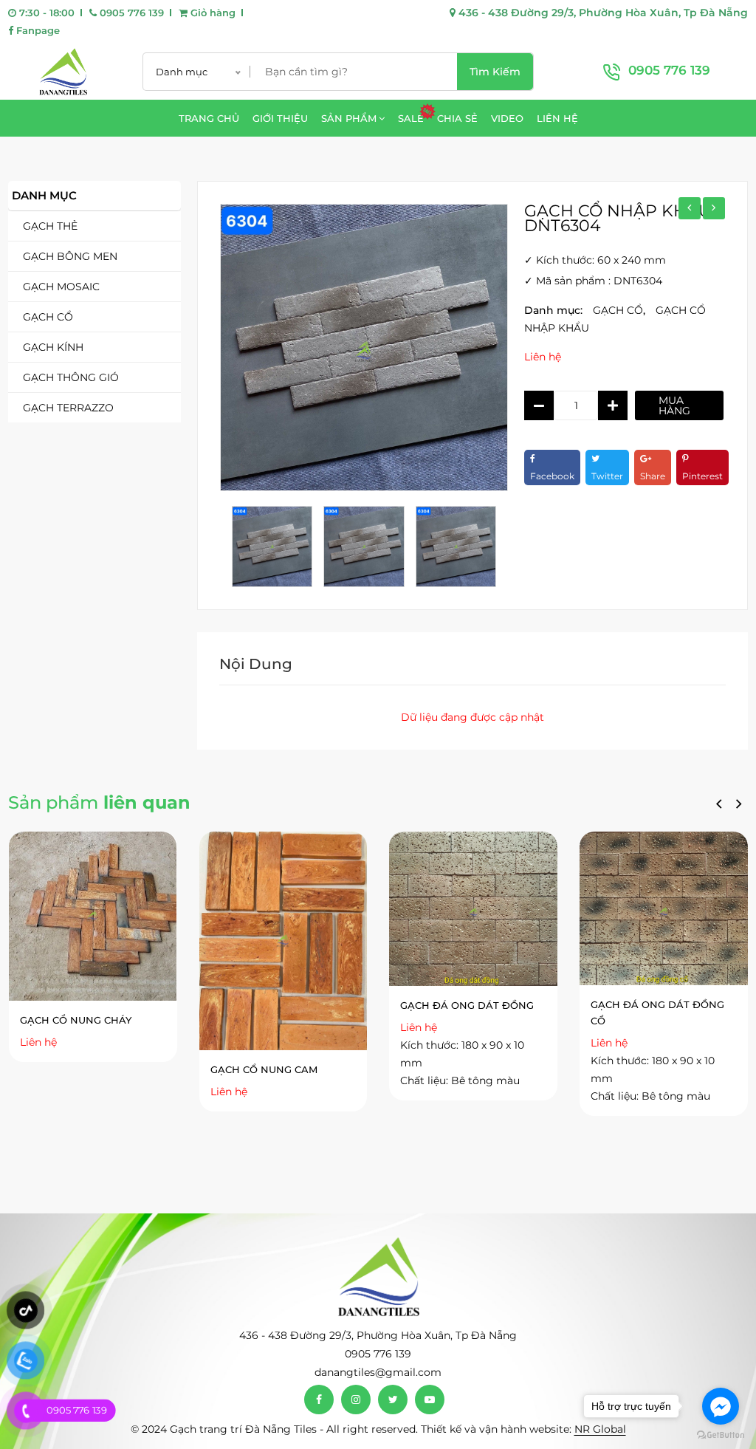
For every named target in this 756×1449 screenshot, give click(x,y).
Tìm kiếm (495, 71)
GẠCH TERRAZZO (68, 407)
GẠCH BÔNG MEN (70, 256)
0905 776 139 (130, 12)
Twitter (607, 476)
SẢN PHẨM (349, 118)
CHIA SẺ (457, 118)
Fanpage (36, 30)
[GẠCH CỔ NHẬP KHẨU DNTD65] (689, 208)
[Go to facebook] (720, 1406)
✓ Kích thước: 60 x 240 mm (595, 260)
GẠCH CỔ (48, 316)
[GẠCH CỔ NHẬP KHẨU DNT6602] (714, 208)
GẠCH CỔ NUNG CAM (263, 1069)
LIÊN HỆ (557, 118)
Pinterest (702, 476)
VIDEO (507, 118)
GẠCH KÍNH (53, 347)
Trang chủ (209, 118)
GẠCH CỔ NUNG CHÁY (75, 1020)
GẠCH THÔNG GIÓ (71, 377)
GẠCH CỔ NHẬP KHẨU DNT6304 (617, 218)
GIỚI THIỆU (280, 118)
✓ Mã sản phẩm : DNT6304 (593, 280)
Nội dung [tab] (255, 664)
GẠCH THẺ (50, 226)
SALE (411, 118)
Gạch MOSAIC (61, 286)
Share (652, 476)
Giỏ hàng (212, 12)
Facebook (552, 476)
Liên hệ (542, 356)
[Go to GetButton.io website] (720, 1434)
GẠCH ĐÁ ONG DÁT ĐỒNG (467, 1005)
